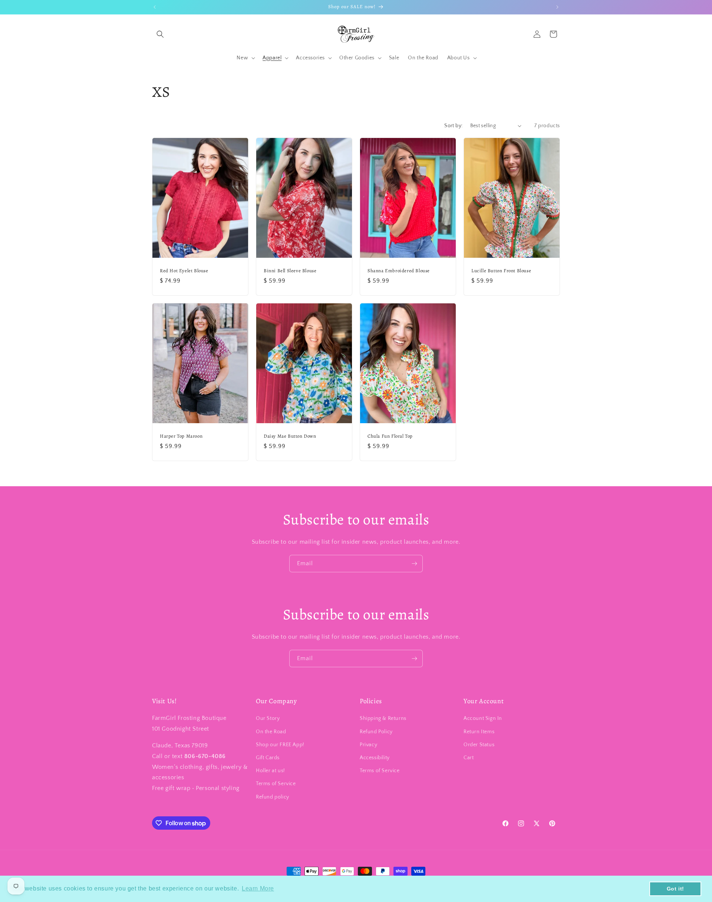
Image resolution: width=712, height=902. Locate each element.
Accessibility (375, 758)
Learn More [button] (258, 888)
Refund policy (272, 797)
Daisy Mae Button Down (290, 436)
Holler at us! (270, 771)
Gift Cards (268, 758)
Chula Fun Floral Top (390, 436)
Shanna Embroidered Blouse (398, 270)
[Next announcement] (557, 7)
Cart (469, 758)
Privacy (368, 745)
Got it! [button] (675, 889)
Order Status (479, 745)
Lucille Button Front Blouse (501, 270)
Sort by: (453, 126)
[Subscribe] (414, 563)
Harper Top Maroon (181, 436)
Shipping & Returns (383, 718)
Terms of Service (276, 784)
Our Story (268, 718)
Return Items (479, 732)
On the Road (271, 732)
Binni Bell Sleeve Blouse (290, 270)
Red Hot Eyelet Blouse (184, 270)
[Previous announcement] (154, 7)
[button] (160, 34)
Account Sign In (483, 718)
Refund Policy (376, 732)
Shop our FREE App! (280, 745)
